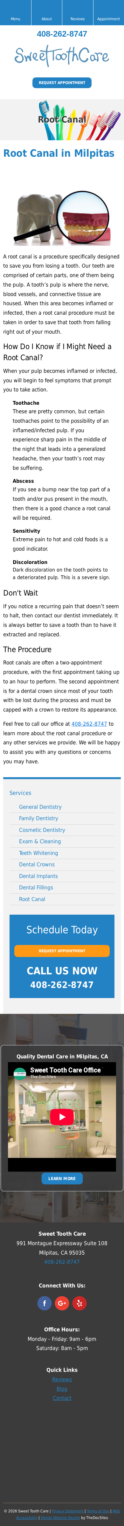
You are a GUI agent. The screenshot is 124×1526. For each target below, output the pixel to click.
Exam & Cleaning (40, 841)
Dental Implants (38, 876)
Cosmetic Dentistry (42, 830)
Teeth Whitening (38, 853)
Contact (62, 1398)
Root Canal (32, 899)
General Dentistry (40, 807)
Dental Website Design (60, 1518)
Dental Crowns (37, 864)
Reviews (62, 1379)
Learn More (62, 1178)
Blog (62, 1389)
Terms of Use (98, 1511)
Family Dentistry (38, 818)
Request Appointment (62, 83)
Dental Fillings (36, 887)
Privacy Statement (68, 1511)
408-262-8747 (62, 34)
